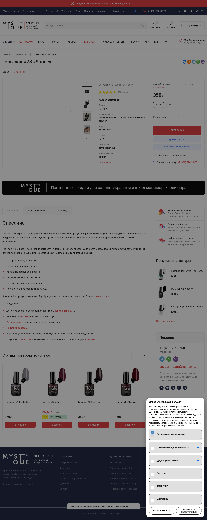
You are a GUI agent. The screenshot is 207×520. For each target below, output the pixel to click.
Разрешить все (161, 511)
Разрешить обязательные (189, 510)
